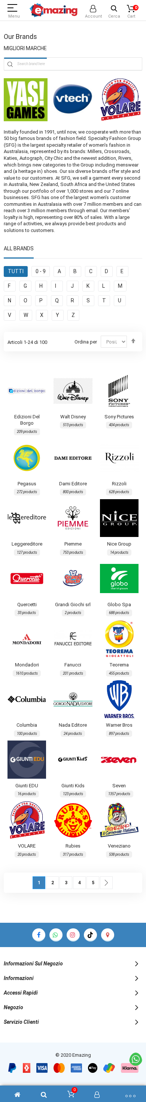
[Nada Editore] (73, 699)
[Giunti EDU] (26, 759)
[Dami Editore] (73, 458)
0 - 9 (41, 271)
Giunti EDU (26, 785)
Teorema (119, 665)
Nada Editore (73, 725)
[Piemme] (73, 518)
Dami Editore (73, 483)
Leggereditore (27, 544)
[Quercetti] (26, 578)
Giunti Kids (73, 785)
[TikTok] (90, 934)
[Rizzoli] (119, 458)
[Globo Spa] (119, 578)
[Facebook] (38, 934)
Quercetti (27, 604)
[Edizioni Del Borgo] (26, 391)
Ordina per (85, 342)
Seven (119, 785)
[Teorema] (119, 639)
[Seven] (119, 759)
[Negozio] (107, 934)
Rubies (73, 846)
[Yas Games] (26, 99)
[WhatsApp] (135, 1062)
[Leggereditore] (26, 518)
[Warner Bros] (119, 699)
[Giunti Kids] (73, 759)
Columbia (26, 725)
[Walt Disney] (73, 391)
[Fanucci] (73, 639)
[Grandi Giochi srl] (73, 578)
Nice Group (119, 544)
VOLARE (27, 846)
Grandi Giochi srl (73, 604)
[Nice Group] (119, 518)
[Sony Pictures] (119, 391)
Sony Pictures (119, 416)
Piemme (73, 544)
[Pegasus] (26, 458)
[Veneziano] (119, 820)
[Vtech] (73, 99)
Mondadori (27, 665)
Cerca (114, 16)
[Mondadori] (26, 639)
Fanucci (72, 665)
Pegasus (27, 483)
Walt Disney (73, 416)
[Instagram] (73, 934)
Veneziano (119, 846)
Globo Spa (119, 604)
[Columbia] (26, 699)
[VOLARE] (120, 99)
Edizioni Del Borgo (27, 420)
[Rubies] (73, 820)
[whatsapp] (56, 934)
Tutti (16, 271)
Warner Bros (119, 725)
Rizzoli (119, 483)
